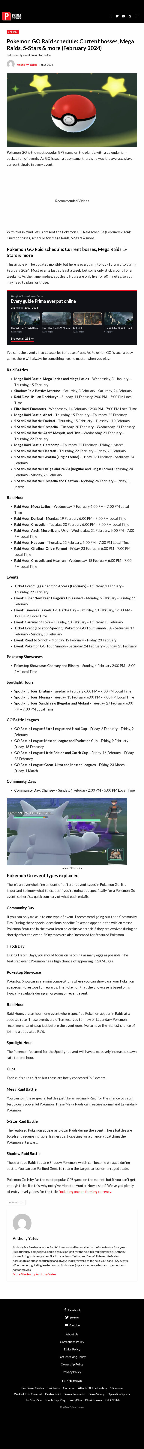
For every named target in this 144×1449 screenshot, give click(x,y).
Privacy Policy (72, 1372)
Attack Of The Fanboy (92, 1388)
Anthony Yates (27, 64)
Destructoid (53, 1394)
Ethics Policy (72, 1349)
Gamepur (69, 1388)
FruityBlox (75, 1400)
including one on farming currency (85, 1192)
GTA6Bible (112, 1400)
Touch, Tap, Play (55, 1400)
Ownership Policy (72, 1364)
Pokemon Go (16, 1202)
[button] (137, 16)
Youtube (74, 1325)
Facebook (74, 1310)
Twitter (74, 1317)
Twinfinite (53, 1388)
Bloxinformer (93, 1400)
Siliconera (116, 1388)
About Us (72, 1334)
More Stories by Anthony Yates (34, 1274)
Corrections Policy (72, 1342)
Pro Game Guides (32, 1388)
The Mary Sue (33, 1400)
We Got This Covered (28, 1394)
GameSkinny (96, 1394)
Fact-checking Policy (72, 1357)
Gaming (12, 31)
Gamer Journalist (75, 1394)
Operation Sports (119, 1394)
